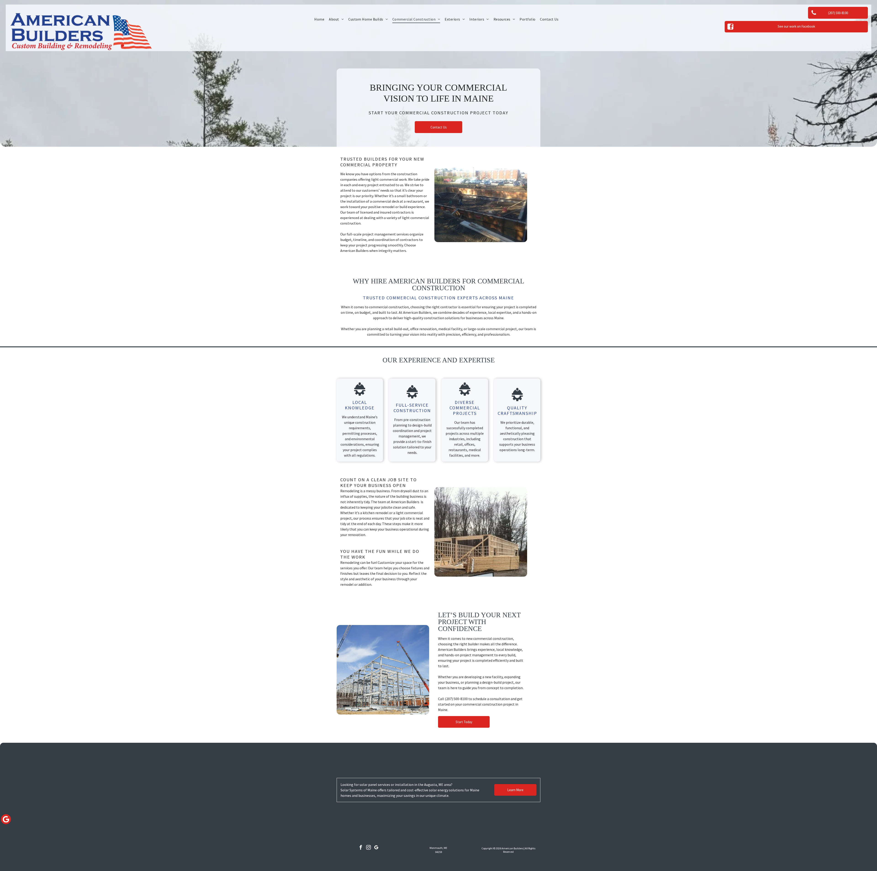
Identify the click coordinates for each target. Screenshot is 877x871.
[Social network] (6, 819)
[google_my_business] (376, 848)
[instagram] (368, 848)
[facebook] (360, 848)
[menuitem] (319, 19)
